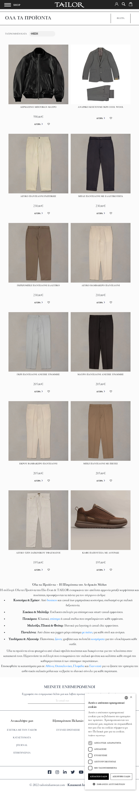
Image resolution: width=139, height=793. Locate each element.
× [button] (131, 697)
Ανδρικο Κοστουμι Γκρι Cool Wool (100, 107)
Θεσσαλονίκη (63, 666)
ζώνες (58, 639)
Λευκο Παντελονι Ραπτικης (38, 196)
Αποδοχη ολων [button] (98, 777)
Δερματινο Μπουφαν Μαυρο (38, 107)
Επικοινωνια (22, 753)
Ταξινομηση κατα (16, 34)
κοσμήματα (98, 639)
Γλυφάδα (78, 666)
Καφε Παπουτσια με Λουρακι (100, 553)
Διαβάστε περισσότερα (96, 736)
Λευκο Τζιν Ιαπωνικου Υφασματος (38, 553)
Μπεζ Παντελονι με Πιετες (100, 464)
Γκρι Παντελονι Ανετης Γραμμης (38, 374)
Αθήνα (49, 666)
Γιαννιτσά (95, 666)
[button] (116, 4)
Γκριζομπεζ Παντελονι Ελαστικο (38, 285)
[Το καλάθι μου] (131, 4)
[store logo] (69, 4)
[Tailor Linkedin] (65, 773)
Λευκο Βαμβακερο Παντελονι (101, 285)
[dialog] (110, 742)
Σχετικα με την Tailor (22, 730)
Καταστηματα (22, 737)
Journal (21, 745)
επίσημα (55, 619)
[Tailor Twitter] (73, 773)
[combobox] (126, 697)
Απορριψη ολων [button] (121, 777)
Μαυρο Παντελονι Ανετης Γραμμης (100, 374)
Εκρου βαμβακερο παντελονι (38, 464)
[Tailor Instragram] (57, 773)
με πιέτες (87, 632)
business (52, 600)
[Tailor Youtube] (81, 773)
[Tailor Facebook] (49, 773)
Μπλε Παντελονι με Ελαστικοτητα (100, 196)
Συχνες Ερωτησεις (68, 730)
